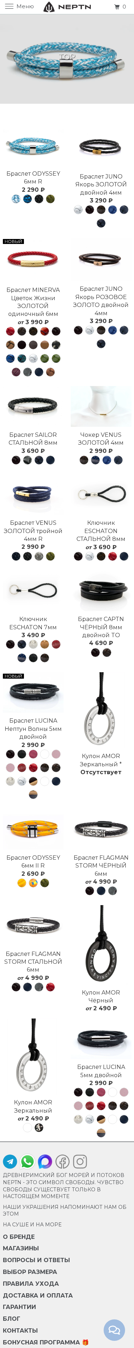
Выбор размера (30, 1272)
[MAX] (45, 1163)
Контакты (20, 1330)
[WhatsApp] (27, 1161)
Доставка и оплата (38, 1295)
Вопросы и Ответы (36, 1260)
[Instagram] (78, 1163)
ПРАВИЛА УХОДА (31, 1283)
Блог (11, 1318)
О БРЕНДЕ (19, 1237)
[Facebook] (62, 1163)
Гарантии (19, 1307)
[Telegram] (10, 1163)
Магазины (21, 1248)
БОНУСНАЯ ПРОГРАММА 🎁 (46, 1342)
